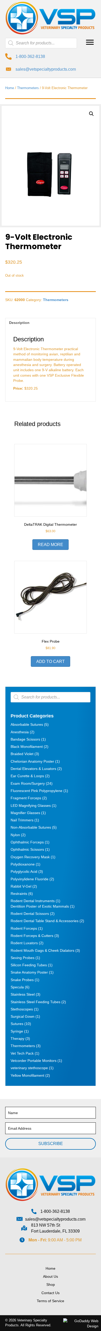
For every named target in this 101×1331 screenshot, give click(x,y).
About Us (50, 1276)
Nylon (15, 835)
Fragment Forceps (26, 798)
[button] (90, 42)
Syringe (17, 1031)
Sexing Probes (22, 958)
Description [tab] (19, 323)
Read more (50, 544)
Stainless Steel (23, 994)
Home (9, 88)
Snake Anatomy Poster (29, 972)
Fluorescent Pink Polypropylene (36, 791)
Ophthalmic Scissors (27, 849)
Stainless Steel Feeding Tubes (35, 1002)
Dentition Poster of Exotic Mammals (40, 906)
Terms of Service (50, 1301)
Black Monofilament (27, 746)
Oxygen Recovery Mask (30, 857)
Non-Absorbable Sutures (31, 827)
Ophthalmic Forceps (27, 842)
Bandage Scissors (25, 739)
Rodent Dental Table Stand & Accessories (44, 921)
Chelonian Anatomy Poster (32, 761)
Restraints (19, 893)
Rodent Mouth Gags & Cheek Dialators (42, 950)
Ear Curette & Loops (27, 776)
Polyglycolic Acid (24, 871)
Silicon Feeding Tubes (29, 965)
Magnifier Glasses (25, 813)
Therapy (17, 1038)
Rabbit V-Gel (21, 886)
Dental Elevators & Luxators (33, 769)
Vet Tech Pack (22, 1053)
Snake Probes (22, 980)
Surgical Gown (22, 1016)
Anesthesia (20, 732)
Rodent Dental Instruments (33, 901)
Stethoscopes (22, 1009)
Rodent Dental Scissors (30, 913)
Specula (17, 987)
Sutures (17, 1024)
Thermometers (28, 88)
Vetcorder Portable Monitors (33, 1061)
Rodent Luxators (24, 943)
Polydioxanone (23, 864)
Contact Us (50, 1293)
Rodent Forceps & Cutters (32, 936)
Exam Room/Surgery (28, 783)
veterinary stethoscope (29, 1068)
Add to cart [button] (50, 661)
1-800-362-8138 (30, 56)
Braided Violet (22, 754)
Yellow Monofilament (27, 1075)
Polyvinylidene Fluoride (29, 879)
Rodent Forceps (24, 928)
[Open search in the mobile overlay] (41, 43)
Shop (50, 1284)
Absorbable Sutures (27, 724)
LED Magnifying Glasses (31, 805)
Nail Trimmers (22, 820)
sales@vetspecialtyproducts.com (46, 69)
